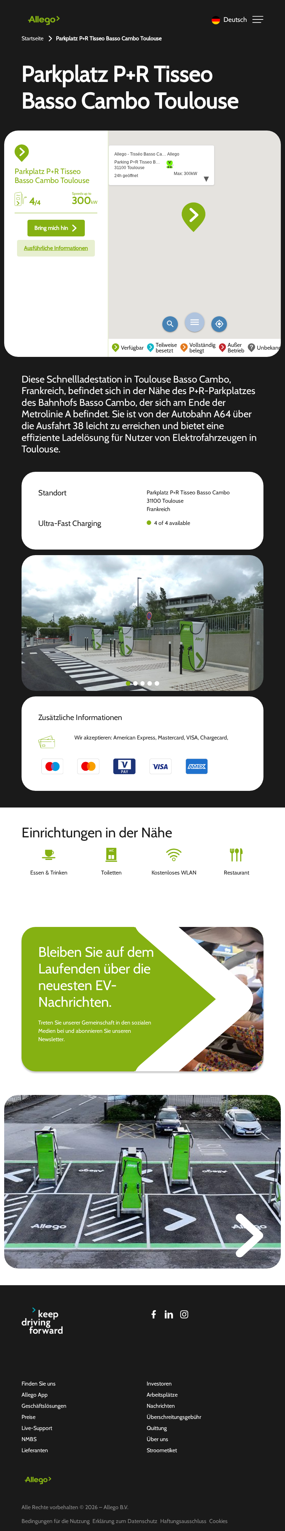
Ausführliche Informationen (56, 248)
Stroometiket (162, 1450)
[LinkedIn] (169, 1314)
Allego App (35, 1394)
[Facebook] (154, 1314)
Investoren (159, 1383)
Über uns (157, 1439)
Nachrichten (161, 1406)
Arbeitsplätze (162, 1394)
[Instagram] (184, 1314)
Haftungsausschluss (183, 1521)
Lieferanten (35, 1450)
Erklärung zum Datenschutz (124, 1521)
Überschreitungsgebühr (174, 1417)
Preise (28, 1417)
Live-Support (37, 1428)
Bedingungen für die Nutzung (56, 1521)
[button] (128, 683)
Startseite (32, 38)
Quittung (157, 1428)
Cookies (218, 1521)
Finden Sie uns (39, 1383)
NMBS (29, 1439)
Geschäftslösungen (44, 1406)
